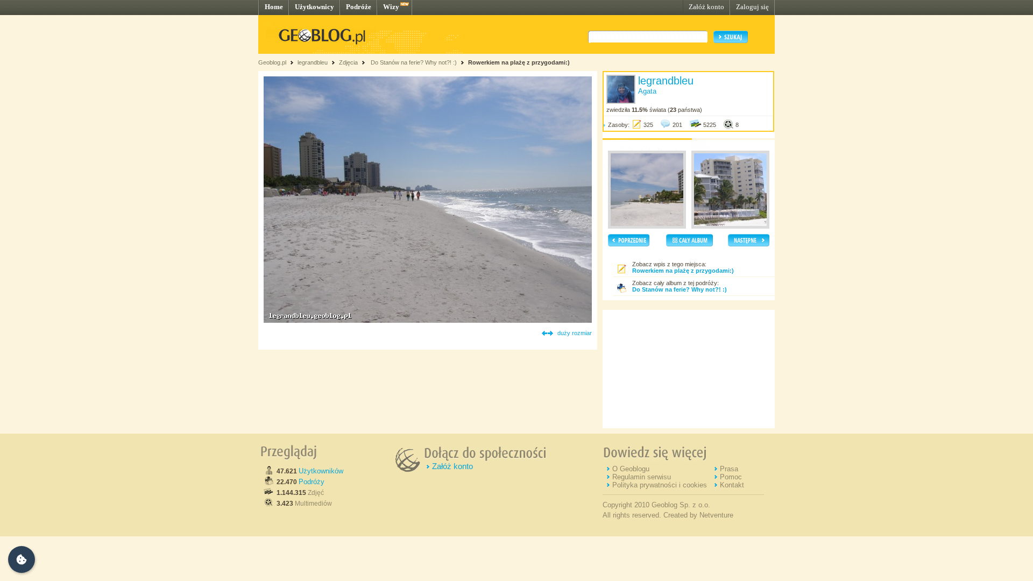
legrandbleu (313, 62)
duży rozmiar (574, 333)
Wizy (391, 7)
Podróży (311, 482)
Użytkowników (321, 471)
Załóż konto (706, 7)
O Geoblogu (630, 469)
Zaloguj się (752, 7)
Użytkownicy (314, 7)
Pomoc (731, 477)
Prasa (729, 469)
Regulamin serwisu (641, 477)
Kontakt (732, 485)
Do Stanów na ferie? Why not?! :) (413, 62)
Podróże (358, 7)
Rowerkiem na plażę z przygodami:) (519, 62)
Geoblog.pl (272, 62)
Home (274, 7)
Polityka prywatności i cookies (659, 485)
